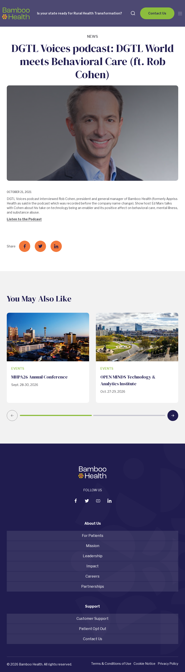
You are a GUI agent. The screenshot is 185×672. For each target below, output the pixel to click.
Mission (92, 546)
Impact (92, 566)
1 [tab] (56, 415)
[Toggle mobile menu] (180, 13)
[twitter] (87, 501)
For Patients (92, 535)
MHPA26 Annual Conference (39, 377)
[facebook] (75, 501)
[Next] (172, 415)
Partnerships (92, 586)
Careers (92, 576)
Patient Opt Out (92, 629)
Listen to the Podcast (24, 219)
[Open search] (133, 13)
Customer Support (92, 618)
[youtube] (98, 500)
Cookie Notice (144, 663)
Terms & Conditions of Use (111, 663)
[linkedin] (109, 501)
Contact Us (157, 13)
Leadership (92, 556)
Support (92, 606)
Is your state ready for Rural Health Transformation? (79, 13)
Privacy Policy (168, 663)
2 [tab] (129, 415)
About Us (92, 523)
